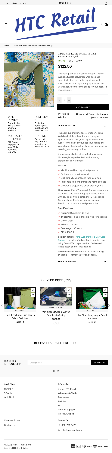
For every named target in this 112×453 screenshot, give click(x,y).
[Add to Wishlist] (33, 295)
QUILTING (9, 397)
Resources (63, 397)
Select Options (56, 307)
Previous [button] (1, 305)
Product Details (67, 126)
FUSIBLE (8, 389)
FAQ (60, 405)
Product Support (66, 409)
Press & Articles (66, 413)
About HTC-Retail (67, 389)
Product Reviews (67, 261)
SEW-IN (8, 393)
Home (6, 46)
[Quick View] (33, 290)
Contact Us (9, 425)
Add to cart (20, 310)
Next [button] (109, 305)
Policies (62, 401)
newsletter (14, 363)
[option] (18, 307)
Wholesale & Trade (67, 393)
